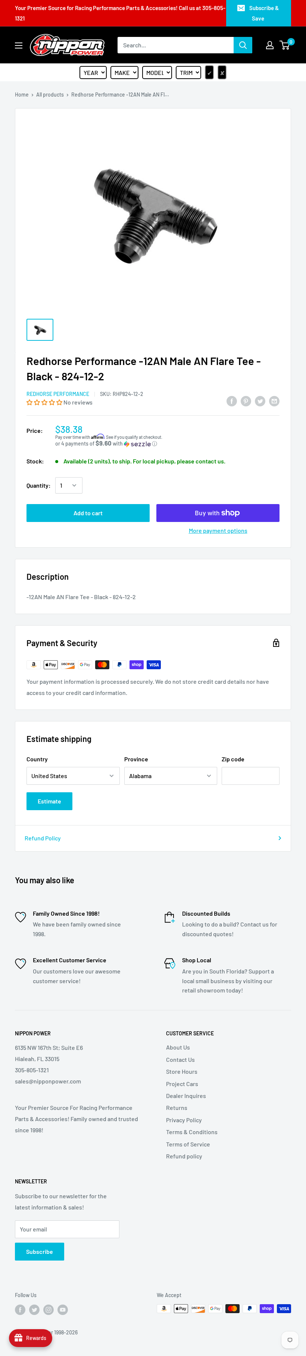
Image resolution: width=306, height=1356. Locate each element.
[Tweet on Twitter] (260, 400)
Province (136, 758)
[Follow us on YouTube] (62, 1309)
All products (50, 94)
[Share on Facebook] (232, 400)
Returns (176, 1107)
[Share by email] (274, 400)
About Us (178, 1047)
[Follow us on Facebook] (20, 1309)
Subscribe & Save (264, 13)
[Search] (243, 45)
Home (22, 94)
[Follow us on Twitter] (34, 1309)
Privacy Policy (184, 1119)
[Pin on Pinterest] (246, 400)
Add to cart (88, 512)
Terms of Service (188, 1144)
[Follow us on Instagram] (48, 1309)
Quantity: (38, 485)
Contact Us (180, 1059)
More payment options (218, 530)
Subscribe (39, 1251)
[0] (285, 45)
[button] (44, 402)
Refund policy (184, 1156)
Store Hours (181, 1071)
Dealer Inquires (186, 1095)
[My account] (270, 45)
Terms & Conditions (192, 1131)
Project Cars (182, 1083)
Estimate (49, 801)
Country (37, 758)
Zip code (233, 758)
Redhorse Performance (57, 394)
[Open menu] (18, 45)
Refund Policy (43, 837)
